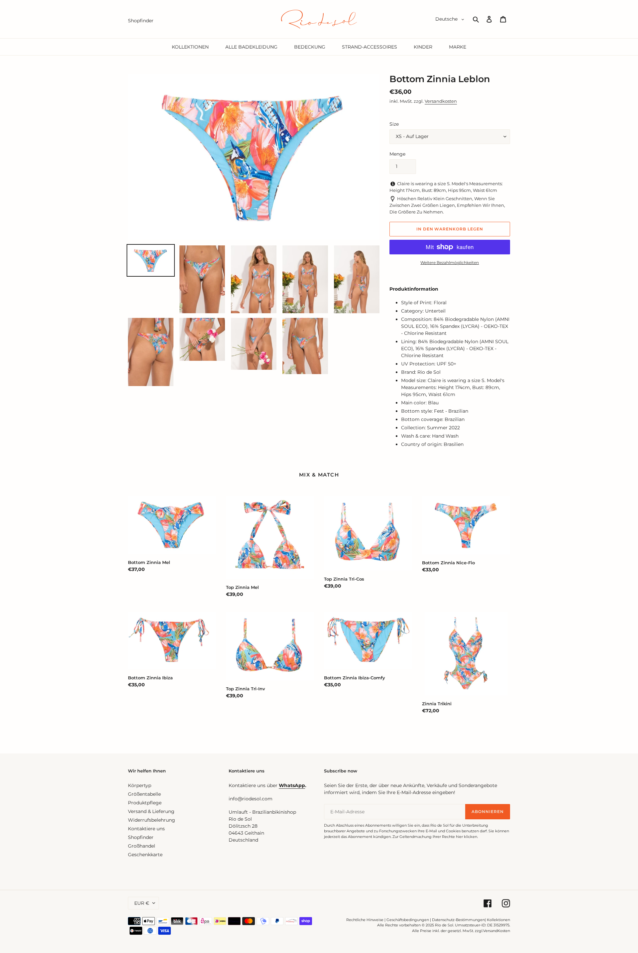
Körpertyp (139, 785)
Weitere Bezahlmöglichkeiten (449, 262)
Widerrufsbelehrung (151, 820)
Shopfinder (141, 837)
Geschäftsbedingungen (407, 919)
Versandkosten (441, 101)
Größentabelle (144, 794)
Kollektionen (498, 919)
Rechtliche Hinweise (364, 919)
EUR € (141, 903)
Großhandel (141, 846)
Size (394, 124)
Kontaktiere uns (146, 829)
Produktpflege (144, 803)
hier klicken (466, 836)
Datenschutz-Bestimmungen (458, 919)
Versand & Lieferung (151, 811)
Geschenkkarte (145, 855)
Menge (397, 154)
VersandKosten (496, 930)
